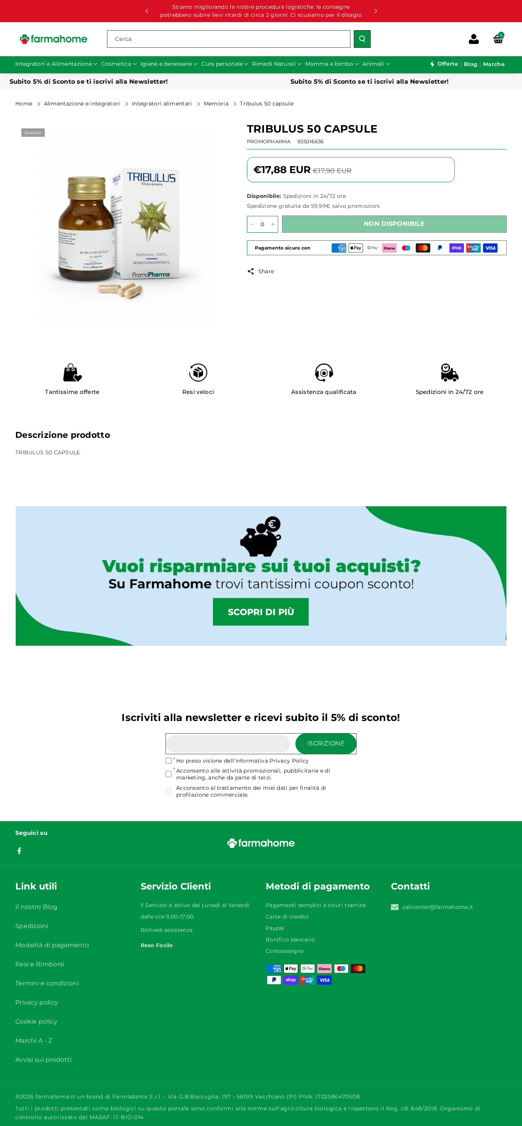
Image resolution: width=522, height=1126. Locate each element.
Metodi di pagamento (318, 886)
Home (24, 103)
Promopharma (268, 141)
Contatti (410, 886)
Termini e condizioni (47, 983)
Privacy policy (36, 1002)
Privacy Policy (289, 760)
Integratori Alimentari (163, 103)
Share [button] (266, 271)
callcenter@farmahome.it (437, 907)
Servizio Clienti (176, 886)
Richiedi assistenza (167, 930)
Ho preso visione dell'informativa (242, 760)
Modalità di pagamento (52, 945)
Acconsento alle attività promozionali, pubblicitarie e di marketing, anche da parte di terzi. (253, 774)
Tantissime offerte (72, 391)
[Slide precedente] (146, 11)
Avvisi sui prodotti (43, 1059)
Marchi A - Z (33, 1040)
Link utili (36, 886)
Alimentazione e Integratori (83, 103)
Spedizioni (31, 926)
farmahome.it (55, 1096)
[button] (498, 39)
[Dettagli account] (473, 39)
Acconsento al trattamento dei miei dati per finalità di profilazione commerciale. (251, 791)
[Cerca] (362, 39)
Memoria (217, 103)
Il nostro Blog (36, 907)
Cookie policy (36, 1021)
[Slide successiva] (375, 11)
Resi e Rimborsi (40, 964)
